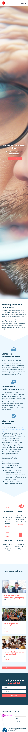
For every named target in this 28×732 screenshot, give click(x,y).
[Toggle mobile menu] (25, 3)
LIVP (17, 718)
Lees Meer (6, 603)
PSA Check (18, 721)
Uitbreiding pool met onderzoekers (11, 625)
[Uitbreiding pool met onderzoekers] (14, 614)
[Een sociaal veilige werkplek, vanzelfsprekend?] (14, 642)
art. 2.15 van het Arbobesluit (14, 429)
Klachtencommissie (20, 715)
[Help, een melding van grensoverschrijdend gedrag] (14, 586)
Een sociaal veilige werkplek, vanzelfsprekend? (14, 653)
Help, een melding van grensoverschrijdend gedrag (14, 597)
